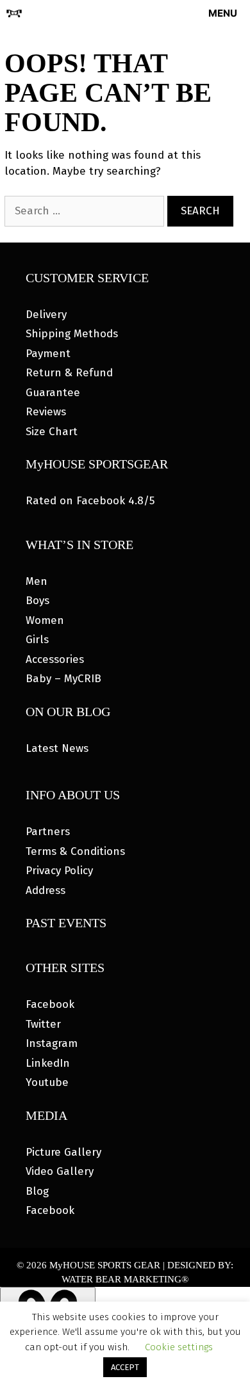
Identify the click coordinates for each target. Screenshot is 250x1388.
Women (45, 620)
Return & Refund (69, 372)
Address (45, 890)
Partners (48, 831)
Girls (37, 639)
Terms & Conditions (75, 851)
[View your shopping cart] (161, 13)
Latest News (57, 748)
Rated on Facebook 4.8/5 (90, 500)
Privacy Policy (59, 870)
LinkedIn (48, 1063)
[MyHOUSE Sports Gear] (14, 13)
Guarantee (53, 392)
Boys (37, 600)
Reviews (46, 412)
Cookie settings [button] (179, 1347)
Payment (48, 353)
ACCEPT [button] (125, 1367)
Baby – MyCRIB (63, 678)
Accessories (55, 659)
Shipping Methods (72, 333)
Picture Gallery (63, 1152)
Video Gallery (60, 1171)
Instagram (52, 1043)
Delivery (46, 314)
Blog (37, 1191)
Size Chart (52, 431)
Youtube (47, 1082)
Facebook (50, 1004)
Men (36, 581)
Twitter (43, 1024)
